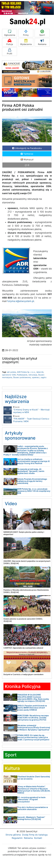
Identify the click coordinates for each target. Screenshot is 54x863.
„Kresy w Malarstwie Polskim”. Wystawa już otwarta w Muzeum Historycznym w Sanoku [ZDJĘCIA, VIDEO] (33, 789)
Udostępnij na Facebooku (28, 148)
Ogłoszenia (9, 35)
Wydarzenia (26, 44)
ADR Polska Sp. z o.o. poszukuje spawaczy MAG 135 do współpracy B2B (33, 491)
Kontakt (38, 838)
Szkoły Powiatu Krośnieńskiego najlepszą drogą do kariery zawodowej (32, 481)
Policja (9, 44)
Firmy (26, 35)
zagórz (43, 377)
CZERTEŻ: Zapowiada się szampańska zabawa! (23, 648)
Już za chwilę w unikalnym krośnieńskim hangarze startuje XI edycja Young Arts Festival (33, 461)
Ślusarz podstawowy (22, 377)
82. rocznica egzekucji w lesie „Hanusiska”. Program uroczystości (31, 799)
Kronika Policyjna (22, 686)
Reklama (42, 44)
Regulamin (17, 838)
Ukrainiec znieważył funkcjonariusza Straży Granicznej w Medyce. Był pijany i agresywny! (33, 727)
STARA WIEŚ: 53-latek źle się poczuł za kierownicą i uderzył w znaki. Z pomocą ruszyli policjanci (33, 737)
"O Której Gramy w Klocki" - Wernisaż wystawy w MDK (31, 410)
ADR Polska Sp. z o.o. (26, 372)
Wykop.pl (28, 159)
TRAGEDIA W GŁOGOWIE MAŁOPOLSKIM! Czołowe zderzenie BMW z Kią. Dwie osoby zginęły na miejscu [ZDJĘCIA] (33, 698)
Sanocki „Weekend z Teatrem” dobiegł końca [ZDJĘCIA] (31, 818)
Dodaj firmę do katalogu (35, 834)
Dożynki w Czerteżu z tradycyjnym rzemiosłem (23, 674)
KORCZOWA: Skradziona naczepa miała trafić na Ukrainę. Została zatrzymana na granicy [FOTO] (33, 717)
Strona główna (13, 834)
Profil (9, 53)
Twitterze (28, 153)
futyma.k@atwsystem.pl (20, 301)
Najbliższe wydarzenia (17, 399)
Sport (42, 35)
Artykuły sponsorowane (20, 435)
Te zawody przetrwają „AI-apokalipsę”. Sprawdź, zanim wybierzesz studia (30, 471)
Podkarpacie (22, 375)
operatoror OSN (9, 375)
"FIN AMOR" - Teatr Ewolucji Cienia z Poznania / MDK (31, 419)
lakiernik (40, 372)
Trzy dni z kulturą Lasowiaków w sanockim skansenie (32, 808)
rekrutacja (32, 375)
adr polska (11, 372)
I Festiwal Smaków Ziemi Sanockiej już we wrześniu (33, 777)
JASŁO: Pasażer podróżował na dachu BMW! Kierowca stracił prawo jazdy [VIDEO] (32, 707)
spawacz (35, 377)
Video (11, 503)
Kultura (12, 768)
